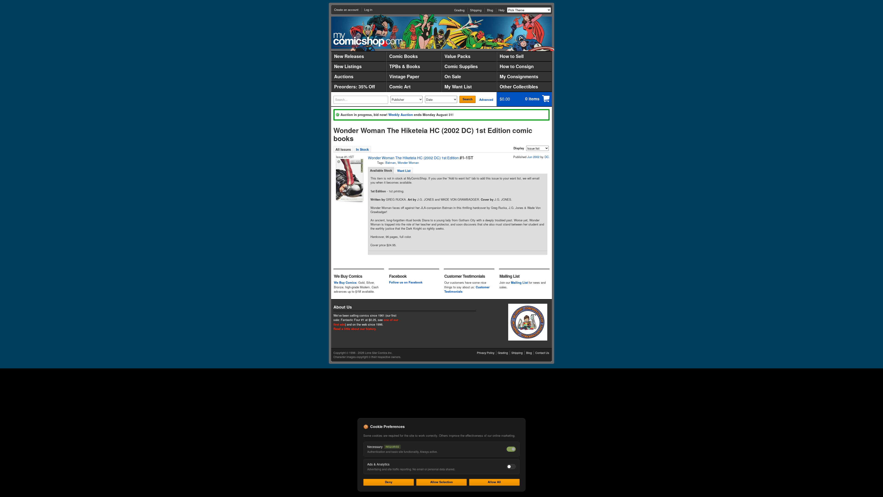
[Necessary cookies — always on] (511, 449)
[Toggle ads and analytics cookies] (511, 466)
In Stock (362, 149)
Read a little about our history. (354, 329)
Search (468, 99)
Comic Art (400, 86)
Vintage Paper (404, 76)
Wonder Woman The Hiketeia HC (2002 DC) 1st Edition (413, 157)
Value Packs (457, 56)
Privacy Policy (485, 353)
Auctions (343, 76)
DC (547, 157)
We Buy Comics (345, 282)
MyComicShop (367, 40)
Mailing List (519, 282)
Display (518, 148)
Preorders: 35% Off (354, 86)
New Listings (348, 66)
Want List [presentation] (403, 170)
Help (502, 10)
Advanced (486, 99)
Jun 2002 (533, 157)
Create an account (346, 9)
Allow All (494, 482)
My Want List (458, 86)
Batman (390, 162)
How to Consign (517, 66)
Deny (388, 482)
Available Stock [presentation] (381, 170)
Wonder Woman (408, 162)
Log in (368, 9)
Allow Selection (441, 482)
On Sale (452, 76)
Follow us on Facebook (405, 282)
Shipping (476, 10)
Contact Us (542, 353)
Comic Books (403, 56)
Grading (459, 10)
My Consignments (519, 76)
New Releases (349, 56)
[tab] (381, 170)
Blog (490, 10)
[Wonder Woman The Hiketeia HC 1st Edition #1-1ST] (349, 180)
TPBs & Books (404, 66)
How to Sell (512, 56)
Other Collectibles (519, 86)
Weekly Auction (400, 114)
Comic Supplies (461, 66)
